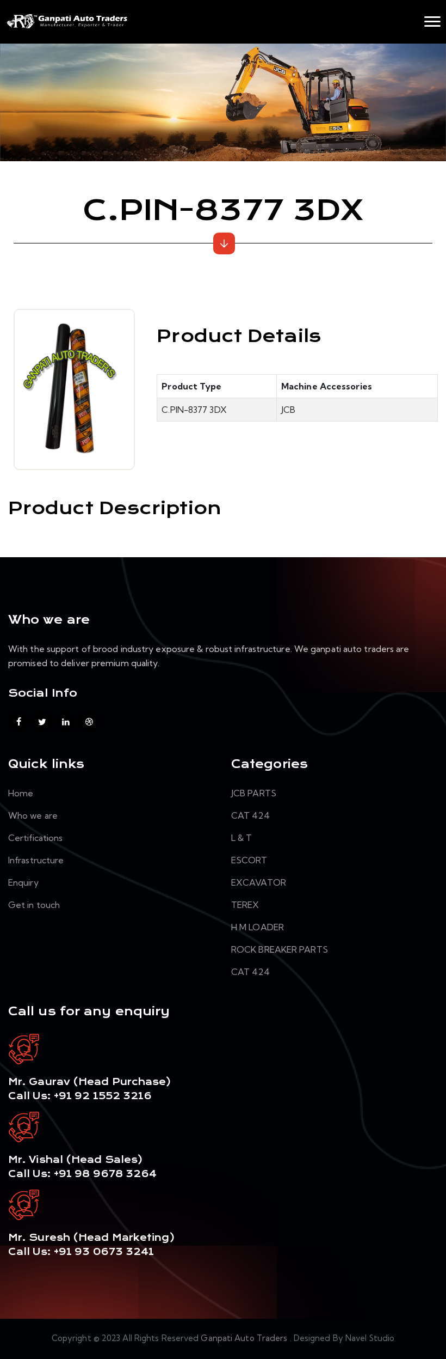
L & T (241, 837)
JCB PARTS (253, 793)
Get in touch (34, 904)
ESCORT (249, 860)
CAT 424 (250, 815)
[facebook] (19, 721)
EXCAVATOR (258, 882)
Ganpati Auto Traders (245, 1338)
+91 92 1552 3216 (101, 1095)
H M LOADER (257, 927)
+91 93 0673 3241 (104, 1251)
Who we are (33, 815)
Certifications (35, 837)
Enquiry (23, 882)
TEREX (245, 904)
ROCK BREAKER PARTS (279, 949)
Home (20, 793)
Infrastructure (36, 860)
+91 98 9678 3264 (105, 1173)
